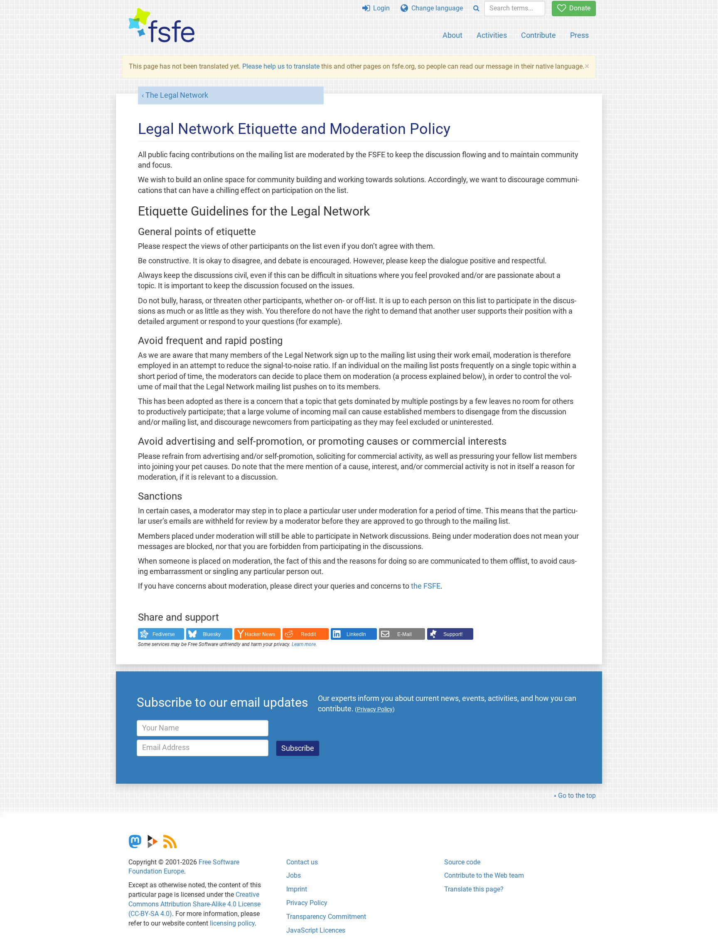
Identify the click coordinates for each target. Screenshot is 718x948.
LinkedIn (356, 634)
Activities (492, 35)
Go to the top (577, 795)
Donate (578, 8)
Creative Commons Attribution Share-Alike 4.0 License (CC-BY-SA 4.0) (194, 904)
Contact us (302, 862)
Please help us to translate (281, 66)
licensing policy (232, 923)
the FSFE (425, 586)
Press (579, 35)
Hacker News (260, 634)
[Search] (476, 8)
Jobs (293, 875)
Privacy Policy (306, 903)
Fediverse (163, 634)
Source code (462, 862)
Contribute (538, 35)
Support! (452, 634)
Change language (435, 8)
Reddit (308, 634)
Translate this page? (474, 889)
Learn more (304, 644)
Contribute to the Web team (484, 875)
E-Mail (404, 634)
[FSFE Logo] (161, 25)
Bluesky (212, 634)
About (452, 35)
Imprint (296, 889)
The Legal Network (176, 95)
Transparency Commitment (326, 917)
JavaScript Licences (315, 930)
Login (380, 8)
